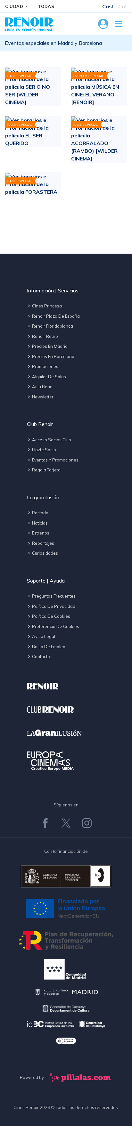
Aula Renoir (43, 386)
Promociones (44, 366)
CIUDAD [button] (15, 6)
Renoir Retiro (44, 336)
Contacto (40, 656)
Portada (39, 512)
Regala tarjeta (46, 469)
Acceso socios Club (51, 439)
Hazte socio (43, 449)
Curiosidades (44, 553)
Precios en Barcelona (52, 356)
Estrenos (40, 532)
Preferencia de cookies (55, 626)
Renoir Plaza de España (55, 316)
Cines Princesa (46, 305)
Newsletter (42, 396)
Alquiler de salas (48, 376)
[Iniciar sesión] (103, 25)
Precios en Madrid (49, 346)
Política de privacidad (53, 606)
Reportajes (42, 543)
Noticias (39, 523)
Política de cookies (50, 616)
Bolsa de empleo (48, 646)
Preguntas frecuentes (53, 596)
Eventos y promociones (54, 459)
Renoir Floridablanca (52, 326)
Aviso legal (43, 636)
